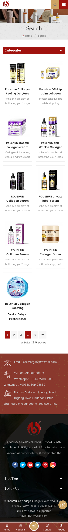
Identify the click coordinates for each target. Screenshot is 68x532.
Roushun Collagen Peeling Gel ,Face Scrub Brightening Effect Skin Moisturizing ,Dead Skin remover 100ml (17, 91)
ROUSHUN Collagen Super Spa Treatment (50, 252)
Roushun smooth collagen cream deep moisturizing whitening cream (17, 145)
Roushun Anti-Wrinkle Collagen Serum (50, 145)
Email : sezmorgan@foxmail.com (35, 362)
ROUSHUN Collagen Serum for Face (17, 199)
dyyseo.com (40, 516)
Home (28, 36)
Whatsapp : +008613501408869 (24, 385)
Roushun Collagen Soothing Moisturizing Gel (17, 306)
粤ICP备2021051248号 (43, 506)
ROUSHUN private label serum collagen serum (50, 199)
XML (59, 501)
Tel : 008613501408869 (29, 373)
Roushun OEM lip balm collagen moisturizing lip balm (50, 91)
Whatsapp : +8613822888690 (33, 379)
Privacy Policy (20, 506)
